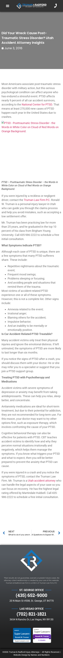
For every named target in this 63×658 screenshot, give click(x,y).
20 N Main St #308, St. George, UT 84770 (31, 600)
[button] (7, 6)
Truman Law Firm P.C (37, 200)
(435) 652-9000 (31, 595)
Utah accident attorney (42, 480)
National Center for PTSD (37, 104)
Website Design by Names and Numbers (31, 655)
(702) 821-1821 (31, 614)
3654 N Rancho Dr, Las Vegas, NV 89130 (31, 619)
